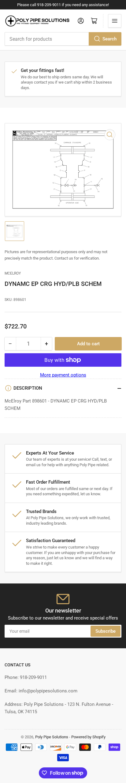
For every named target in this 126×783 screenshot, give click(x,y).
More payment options (63, 375)
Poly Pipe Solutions (51, 737)
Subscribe (105, 631)
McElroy (13, 273)
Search (109, 39)
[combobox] (63, 39)
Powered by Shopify (88, 737)
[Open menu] (114, 21)
